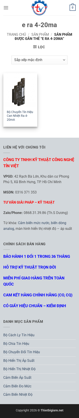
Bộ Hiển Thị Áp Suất (18, 361)
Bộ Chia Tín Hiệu (16, 344)
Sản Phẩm (40, 34)
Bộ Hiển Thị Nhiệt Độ (19, 369)
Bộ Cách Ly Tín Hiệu (18, 335)
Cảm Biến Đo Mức (17, 386)
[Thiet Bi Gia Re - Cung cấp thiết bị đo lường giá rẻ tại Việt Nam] (39, 7)
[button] (6, 7)
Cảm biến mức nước (33, 223)
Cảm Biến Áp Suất (17, 377)
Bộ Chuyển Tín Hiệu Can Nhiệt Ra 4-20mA (20, 115)
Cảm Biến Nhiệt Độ (17, 394)
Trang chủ (16, 34)
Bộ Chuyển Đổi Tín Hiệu (21, 352)
